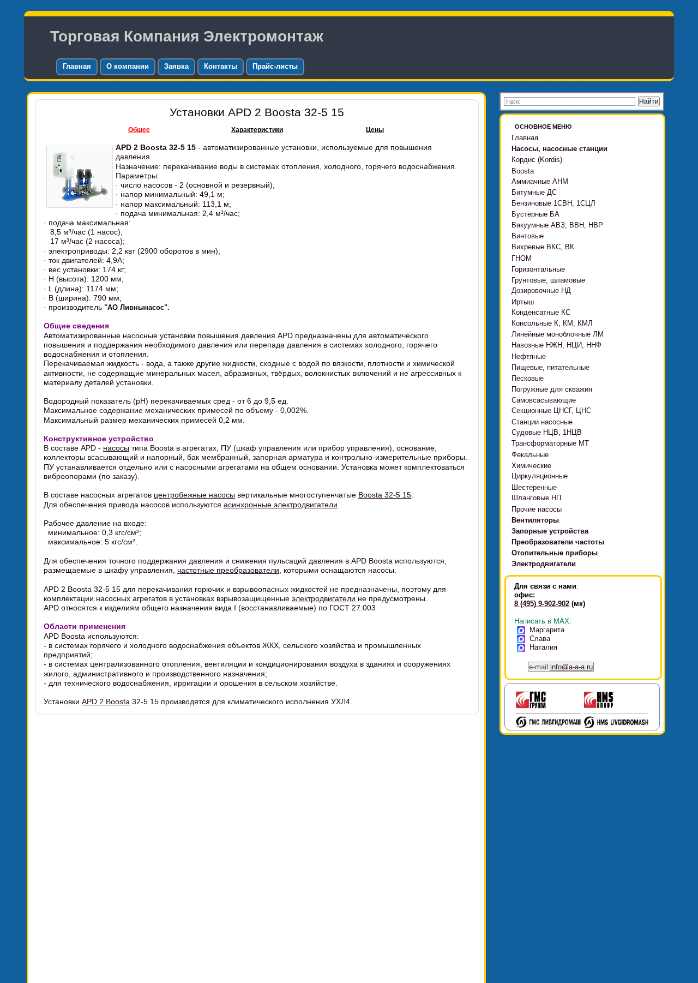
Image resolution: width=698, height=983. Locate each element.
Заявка (176, 66)
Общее (139, 130)
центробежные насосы (194, 494)
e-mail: (561, 667)
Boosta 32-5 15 (384, 494)
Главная (77, 66)
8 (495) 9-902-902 (541, 604)
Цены (375, 130)
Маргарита (547, 630)
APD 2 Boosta (106, 701)
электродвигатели (324, 598)
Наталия (543, 647)
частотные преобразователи (228, 570)
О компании (127, 66)
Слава (540, 638)
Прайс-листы (275, 66)
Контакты (220, 66)
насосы (116, 447)
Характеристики (257, 130)
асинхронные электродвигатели (281, 504)
